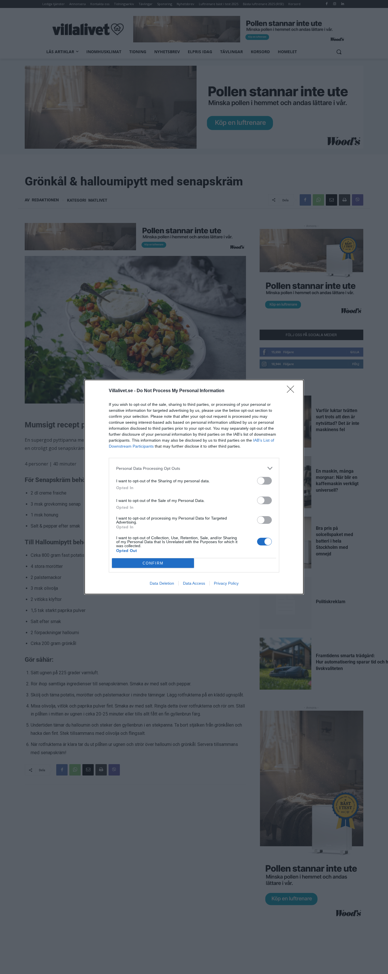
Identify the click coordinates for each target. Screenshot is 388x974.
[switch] (264, 481)
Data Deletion (162, 583)
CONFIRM (153, 563)
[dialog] (194, 487)
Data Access (194, 583)
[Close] (292, 391)
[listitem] (194, 468)
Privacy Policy (226, 583)
